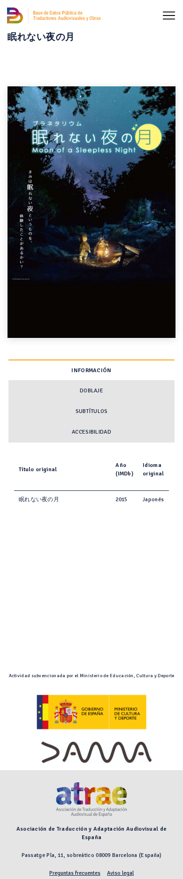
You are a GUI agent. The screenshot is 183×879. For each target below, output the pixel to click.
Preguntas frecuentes (74, 873)
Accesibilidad (91, 432)
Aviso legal (120, 873)
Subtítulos (92, 411)
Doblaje (91, 390)
